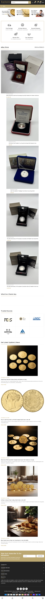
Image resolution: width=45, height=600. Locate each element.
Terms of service (22, 592)
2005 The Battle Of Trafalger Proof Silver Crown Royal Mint (22, 191)
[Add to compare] (42, 53)
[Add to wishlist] (42, 50)
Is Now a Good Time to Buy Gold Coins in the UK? (13, 500)
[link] (2, 598)
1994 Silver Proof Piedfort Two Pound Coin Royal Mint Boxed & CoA (22, 143)
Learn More (22, 14)
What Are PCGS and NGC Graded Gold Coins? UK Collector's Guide (17, 459)
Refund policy (37, 591)
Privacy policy (15, 592)
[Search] (32, 598)
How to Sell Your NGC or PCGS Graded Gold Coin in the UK (15, 419)
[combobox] (21, 2)
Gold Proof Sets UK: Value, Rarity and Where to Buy (14, 379)
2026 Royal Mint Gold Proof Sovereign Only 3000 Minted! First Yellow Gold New (22, 95)
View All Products (39, 47)
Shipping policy (31, 592)
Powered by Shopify (19, 591)
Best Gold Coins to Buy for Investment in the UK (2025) (14, 540)
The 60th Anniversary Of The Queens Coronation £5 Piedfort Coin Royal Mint (22, 238)
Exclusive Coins (11, 591)
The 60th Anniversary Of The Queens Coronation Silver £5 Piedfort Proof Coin (22, 286)
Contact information (29, 591)
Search (29, 2)
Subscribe (40, 556)
